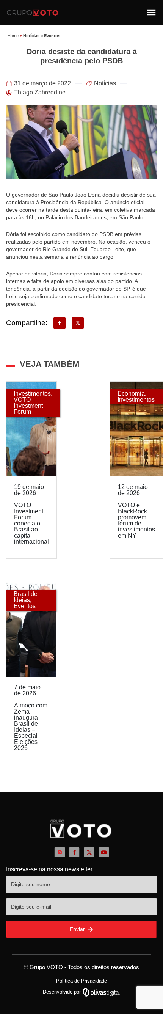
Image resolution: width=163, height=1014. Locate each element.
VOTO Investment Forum (28, 405)
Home (13, 35)
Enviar (78, 929)
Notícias (105, 83)
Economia (131, 393)
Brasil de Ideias (26, 597)
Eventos (25, 606)
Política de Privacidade (81, 981)
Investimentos (32, 393)
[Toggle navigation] (151, 12)
